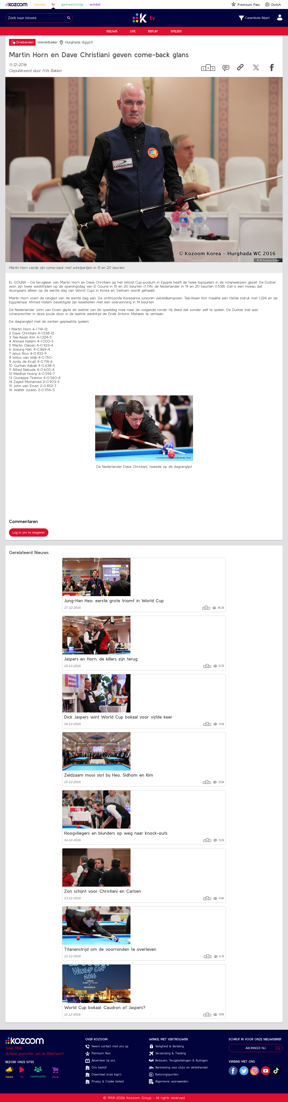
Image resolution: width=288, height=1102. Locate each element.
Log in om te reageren (29, 532)
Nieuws (111, 31)
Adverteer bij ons (103, 1060)
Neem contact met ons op (110, 1046)
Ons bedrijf (99, 1067)
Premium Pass (101, 1053)
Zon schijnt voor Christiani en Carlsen (102, 891)
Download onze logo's (107, 1074)
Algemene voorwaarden (171, 1081)
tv (53, 4)
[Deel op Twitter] (256, 68)
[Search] (69, 18)
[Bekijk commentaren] (226, 68)
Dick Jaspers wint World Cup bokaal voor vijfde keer (118, 716)
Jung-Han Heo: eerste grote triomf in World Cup (114, 600)
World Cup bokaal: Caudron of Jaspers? (104, 1007)
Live (132, 31)
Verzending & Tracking (170, 1053)
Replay (153, 31)
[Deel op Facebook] (271, 68)
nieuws (39, 4)
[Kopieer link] (240, 68)
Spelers (176, 31)
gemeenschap (72, 4)
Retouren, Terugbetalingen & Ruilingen (181, 1060)
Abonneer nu (255, 1048)
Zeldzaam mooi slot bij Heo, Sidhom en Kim (108, 774)
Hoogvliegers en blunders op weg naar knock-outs (115, 833)
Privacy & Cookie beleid (108, 1081)
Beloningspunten (166, 1074)
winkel (95, 4)
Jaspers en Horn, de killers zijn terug (100, 658)
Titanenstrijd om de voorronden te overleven (110, 949)
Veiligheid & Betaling (169, 1046)
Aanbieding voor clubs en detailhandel (181, 1067)
